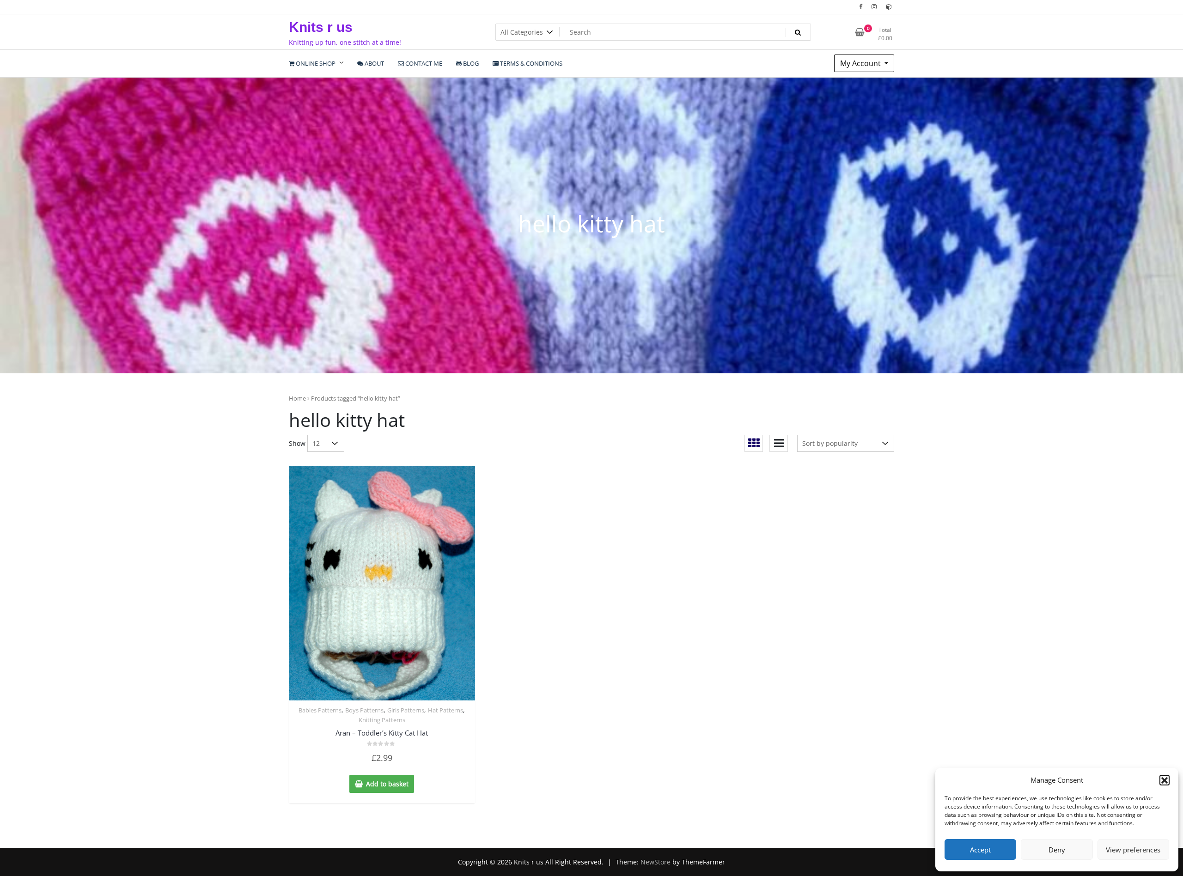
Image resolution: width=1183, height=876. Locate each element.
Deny (1057, 849)
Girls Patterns (405, 710)
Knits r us (321, 27)
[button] (1164, 780)
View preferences (1133, 849)
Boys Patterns (364, 710)
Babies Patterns (320, 710)
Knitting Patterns (382, 720)
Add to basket (387, 783)
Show (297, 443)
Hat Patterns (445, 710)
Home (297, 398)
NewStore (655, 862)
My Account (861, 63)
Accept (980, 849)
